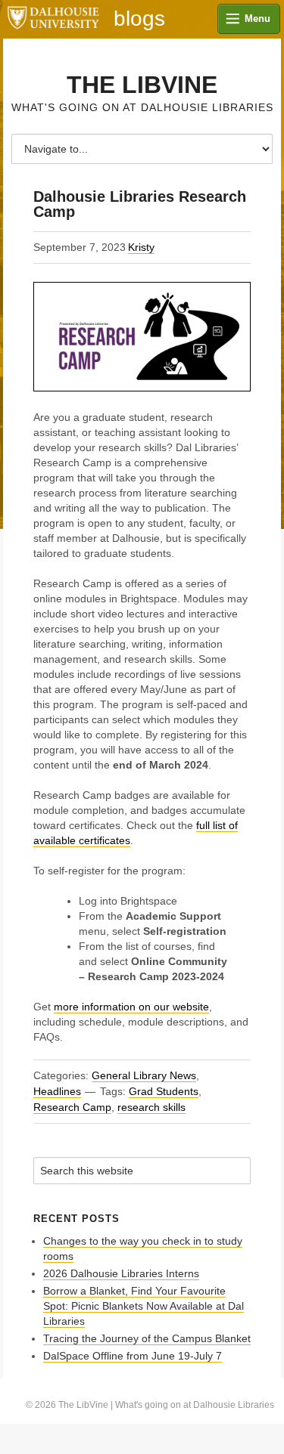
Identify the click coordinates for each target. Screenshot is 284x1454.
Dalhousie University (53, 19)
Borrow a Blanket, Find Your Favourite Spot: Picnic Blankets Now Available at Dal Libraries (143, 1306)
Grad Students (163, 1091)
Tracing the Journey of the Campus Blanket (147, 1338)
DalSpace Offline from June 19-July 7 (132, 1356)
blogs (139, 18)
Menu (257, 18)
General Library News (144, 1075)
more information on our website (131, 1007)
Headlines (57, 1091)
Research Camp (72, 1107)
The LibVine (142, 84)
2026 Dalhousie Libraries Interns (121, 1273)
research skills (151, 1107)
